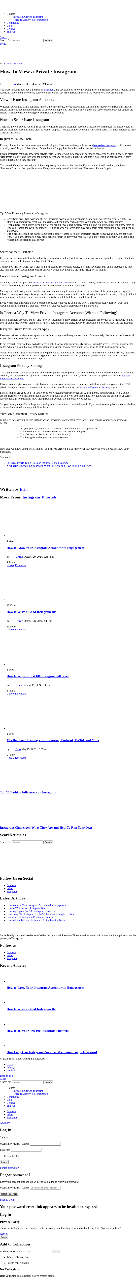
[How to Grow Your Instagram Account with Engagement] (71, 520)
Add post (5, 1122)
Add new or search (10, 1251)
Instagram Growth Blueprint (28, 16)
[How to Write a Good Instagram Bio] (71, 584)
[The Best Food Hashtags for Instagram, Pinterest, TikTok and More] (71, 712)
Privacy (11, 1067)
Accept (3, 1233)
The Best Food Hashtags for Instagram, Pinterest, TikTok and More (53, 740)
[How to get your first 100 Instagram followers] (71, 648)
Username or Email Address (14, 1143)
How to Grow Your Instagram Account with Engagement (45, 547)
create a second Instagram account (50, 282)
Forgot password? (9, 1167)
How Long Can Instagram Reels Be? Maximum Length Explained (41, 914)
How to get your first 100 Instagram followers (37, 676)
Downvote (20, 565)
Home (10, 1064)
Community (13, 22)
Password (5, 1149)
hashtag (106, 387)
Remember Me (11, 1156)
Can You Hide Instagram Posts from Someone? (31, 917)
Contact (11, 28)
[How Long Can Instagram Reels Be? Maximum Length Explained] (71, 1041)
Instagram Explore (89, 387)
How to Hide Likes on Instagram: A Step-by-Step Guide (36, 920)
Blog (9, 25)
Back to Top (6, 1075)
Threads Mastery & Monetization (30, 19)
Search (48, 40)
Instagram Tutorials (39, 497)
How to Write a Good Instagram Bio (31, 612)
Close (3, 1078)
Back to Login (7, 1199)
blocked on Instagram (104, 145)
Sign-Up (11, 31)
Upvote (10, 565)
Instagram (49, 89)
